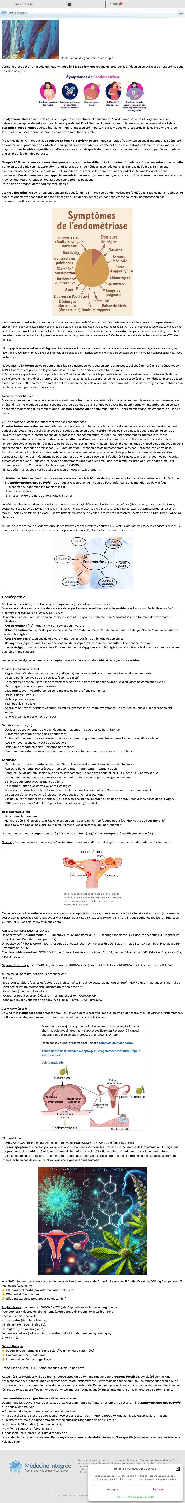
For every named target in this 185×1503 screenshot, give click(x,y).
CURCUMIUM (87, 995)
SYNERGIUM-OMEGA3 (87, 1000)
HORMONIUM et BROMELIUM (93, 1142)
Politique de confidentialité (140, 1496)
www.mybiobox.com (47, 922)
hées (33, 660)
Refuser (158, 1489)
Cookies (121, 1496)
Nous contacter (23, 4)
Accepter (113, 1489)
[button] (178, 1469)
